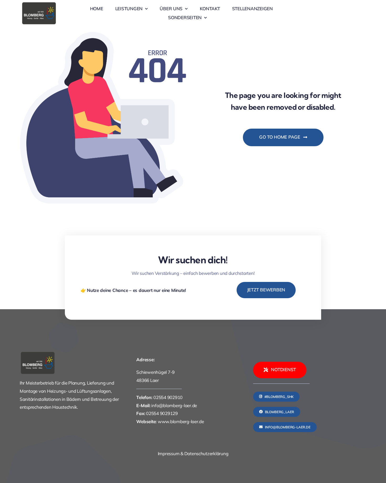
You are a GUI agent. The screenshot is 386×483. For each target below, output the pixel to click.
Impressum (169, 453)
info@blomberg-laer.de (174, 405)
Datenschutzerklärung (206, 453)
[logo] (39, 4)
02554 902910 (167, 397)
